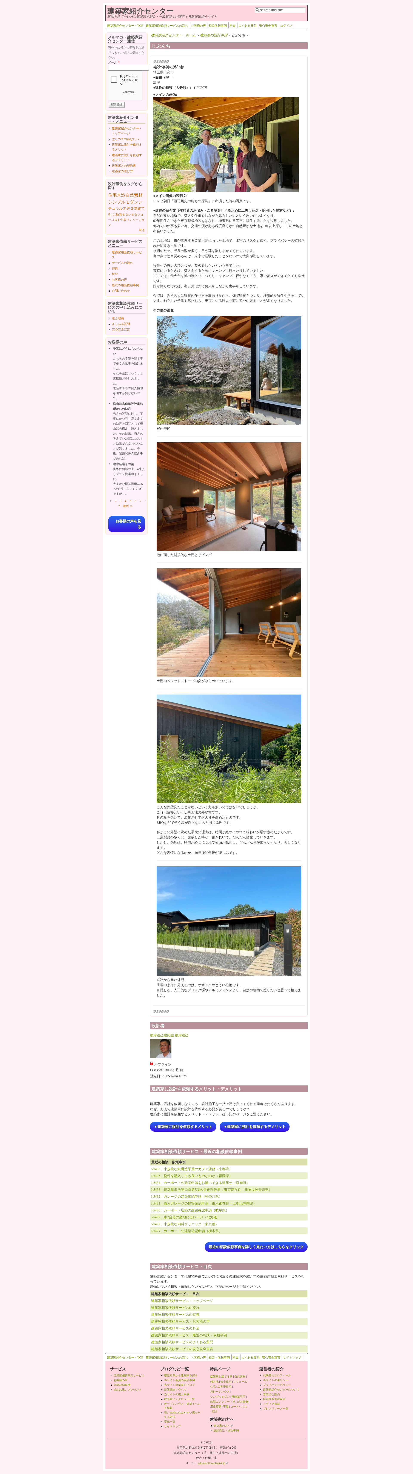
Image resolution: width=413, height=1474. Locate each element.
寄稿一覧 (169, 1421)
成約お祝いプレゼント (128, 1389)
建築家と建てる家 (221, 1376)
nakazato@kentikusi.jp (212, 1463)
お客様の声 (198, 25)
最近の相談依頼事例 (125, 285)
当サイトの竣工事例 (176, 1394)
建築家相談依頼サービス (129, 1375)
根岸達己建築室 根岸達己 (169, 1035)
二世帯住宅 (224, 1386)
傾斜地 (214, 1381)
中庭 (123, 220)
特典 (115, 268)
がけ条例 (242, 1401)
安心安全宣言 (268, 25)
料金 (233, 25)
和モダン (125, 214)
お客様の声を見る (128, 524)
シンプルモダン (123, 202)
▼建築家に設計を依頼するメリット (183, 1127)
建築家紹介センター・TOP (125, 25)
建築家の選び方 (122, 171)
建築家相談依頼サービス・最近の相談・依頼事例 (189, 1335)
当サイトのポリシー (275, 1380)
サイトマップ (292, 1357)
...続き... (215, 1411)
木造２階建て (134, 208)
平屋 (226, 1406)
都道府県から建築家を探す (181, 1375)
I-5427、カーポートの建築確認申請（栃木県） (186, 1230)
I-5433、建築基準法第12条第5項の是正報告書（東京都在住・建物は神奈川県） (211, 1189)
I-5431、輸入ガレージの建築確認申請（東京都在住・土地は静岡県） (204, 1203)
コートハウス (238, 1406)
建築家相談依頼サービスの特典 (175, 1314)
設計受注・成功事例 (226, 1430)
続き (142, 230)
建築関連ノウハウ (175, 1389)
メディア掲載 (271, 1404)
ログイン (286, 25)
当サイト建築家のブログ (179, 1385)
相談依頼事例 (218, 25)
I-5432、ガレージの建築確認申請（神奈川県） (186, 1196)
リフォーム (240, 1381)
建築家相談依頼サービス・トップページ (182, 1300)
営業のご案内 (271, 1394)
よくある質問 (247, 25)
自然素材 (134, 195)
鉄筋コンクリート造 (222, 1401)
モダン (135, 214)
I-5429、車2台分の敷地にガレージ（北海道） (185, 1217)
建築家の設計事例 (213, 35)
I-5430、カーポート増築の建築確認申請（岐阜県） (190, 1210)
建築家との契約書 (124, 165)
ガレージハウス (220, 1391)
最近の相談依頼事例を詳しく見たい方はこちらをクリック (256, 1247)
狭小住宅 (225, 1381)
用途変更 (215, 1406)
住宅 (112, 195)
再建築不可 (238, 1397)
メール (114, 62)
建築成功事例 (122, 1385)
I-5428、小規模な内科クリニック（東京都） (185, 1224)
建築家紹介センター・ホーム (173, 35)
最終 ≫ (128, 506)
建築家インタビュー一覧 (179, 1399)
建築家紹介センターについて (281, 1389)
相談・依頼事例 (219, 1357)
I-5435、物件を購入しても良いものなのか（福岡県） (192, 1175)
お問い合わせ (121, 291)
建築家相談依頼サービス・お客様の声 (180, 1321)
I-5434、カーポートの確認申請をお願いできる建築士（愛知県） (200, 1182)
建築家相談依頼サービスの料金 (175, 1328)
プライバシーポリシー (277, 1385)
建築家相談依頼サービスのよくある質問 (182, 1342)
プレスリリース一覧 (275, 1408)
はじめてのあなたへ (125, 139)
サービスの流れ (122, 263)
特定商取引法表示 (274, 1399)
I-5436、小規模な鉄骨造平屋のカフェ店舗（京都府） (192, 1169)
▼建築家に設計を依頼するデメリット (254, 1127)
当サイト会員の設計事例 (179, 1380)
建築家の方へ (223, 1426)
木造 (121, 195)
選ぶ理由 (118, 318)
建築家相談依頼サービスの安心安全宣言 (182, 1348)
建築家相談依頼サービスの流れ (167, 25)
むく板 (113, 214)
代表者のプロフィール (277, 1375)
